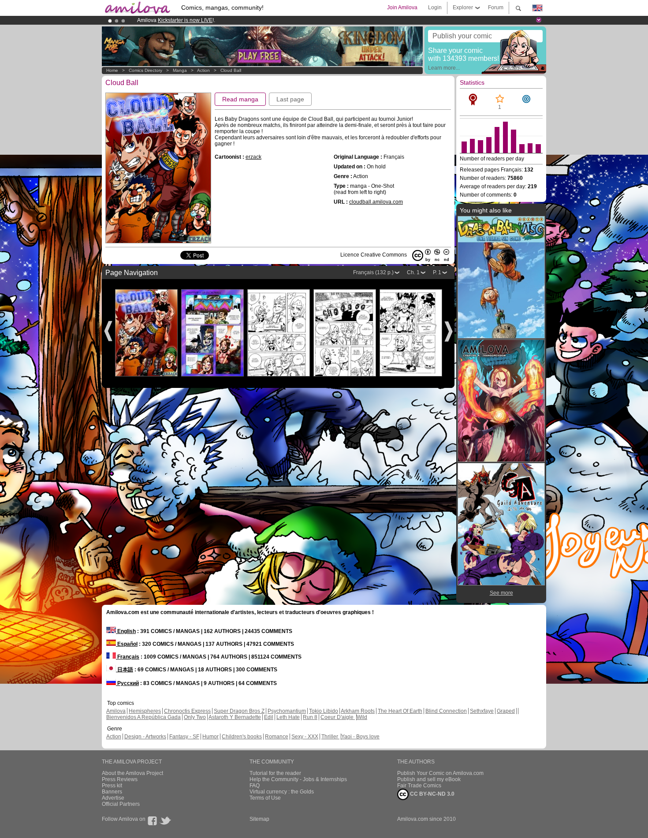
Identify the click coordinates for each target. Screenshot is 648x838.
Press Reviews (120, 779)
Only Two (195, 717)
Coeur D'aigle (337, 717)
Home (112, 70)
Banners (112, 792)
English (126, 631)
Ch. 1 (413, 272)
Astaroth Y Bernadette (235, 717)
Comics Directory (145, 70)
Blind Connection (446, 711)
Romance (276, 737)
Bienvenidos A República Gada (143, 717)
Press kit (112, 785)
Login (435, 7)
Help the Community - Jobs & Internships (298, 779)
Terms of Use (265, 798)
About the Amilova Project (132, 773)
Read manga (240, 99)
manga (180, 70)
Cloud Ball (230, 70)
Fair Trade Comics (419, 785)
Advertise (113, 798)
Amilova (116, 711)
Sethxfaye (482, 711)
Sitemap (259, 819)
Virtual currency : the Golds (282, 792)
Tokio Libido (323, 711)
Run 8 (310, 717)
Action (203, 70)
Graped (506, 711)
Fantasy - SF (184, 737)
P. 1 (437, 272)
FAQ (255, 785)
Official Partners (121, 804)
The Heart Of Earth (400, 711)
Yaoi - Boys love (360, 737)
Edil (268, 717)
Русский (127, 683)
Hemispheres (145, 711)
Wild (362, 717)
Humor (210, 737)
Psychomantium (287, 711)
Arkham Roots (358, 711)
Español (127, 644)
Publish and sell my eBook (429, 779)
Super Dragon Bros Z (239, 711)
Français (127, 657)
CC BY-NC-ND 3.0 (431, 794)
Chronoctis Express (187, 711)
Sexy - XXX (304, 737)
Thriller (330, 737)
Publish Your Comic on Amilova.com (440, 773)
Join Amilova (402, 7)
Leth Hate (288, 717)
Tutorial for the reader (275, 773)
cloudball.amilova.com (376, 202)
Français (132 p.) (373, 272)
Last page (290, 99)
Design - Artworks (145, 737)
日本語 (124, 670)
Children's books (242, 737)
